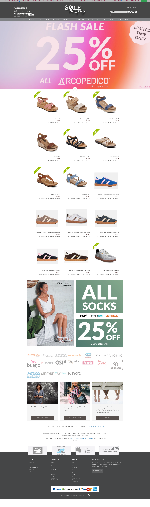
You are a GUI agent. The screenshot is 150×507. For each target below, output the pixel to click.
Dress (73, 487)
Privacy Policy (32, 473)
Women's (32, 19)
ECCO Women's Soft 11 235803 (111, 278)
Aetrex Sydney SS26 (114, 126)
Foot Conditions (79, 19)
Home (24, 19)
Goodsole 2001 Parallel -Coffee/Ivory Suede (79, 278)
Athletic (53, 470)
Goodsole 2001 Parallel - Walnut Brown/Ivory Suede (47, 240)
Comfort (53, 475)
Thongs (52, 484)
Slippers (53, 482)
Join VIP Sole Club (75, 425)
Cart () (113, 11)
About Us (90, 19)
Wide (73, 484)
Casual (52, 473)
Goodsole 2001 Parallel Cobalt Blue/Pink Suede (107, 202)
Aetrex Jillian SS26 (85, 202)
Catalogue (66, 19)
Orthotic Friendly (55, 478)
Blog (98, 19)
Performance (54, 477)
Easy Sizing (31, 477)
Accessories (56, 19)
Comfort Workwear (55, 487)
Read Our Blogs (42, 425)
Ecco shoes (74, 446)
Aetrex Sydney (56, 164)
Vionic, (86, 446)
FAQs (30, 478)
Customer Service (108, 19)
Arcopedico (91, 446)
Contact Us (31, 470)
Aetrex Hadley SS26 (85, 164)
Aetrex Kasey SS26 (114, 164)
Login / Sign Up (133, 7)
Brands (47, 19)
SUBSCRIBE (97, 478)
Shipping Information (34, 475)
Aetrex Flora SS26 (56, 126)
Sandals (52, 480)
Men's (39, 19)
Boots (52, 471)
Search (114, 15)
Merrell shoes (80, 446)
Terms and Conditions (34, 471)
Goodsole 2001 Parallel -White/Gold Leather (79, 240)
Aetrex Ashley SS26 (85, 126)
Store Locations (123, 19)
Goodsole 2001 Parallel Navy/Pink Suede (50, 278)
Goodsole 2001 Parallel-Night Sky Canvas (109, 240)
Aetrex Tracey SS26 (55, 202)
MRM (85, 502)
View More (107, 425)
